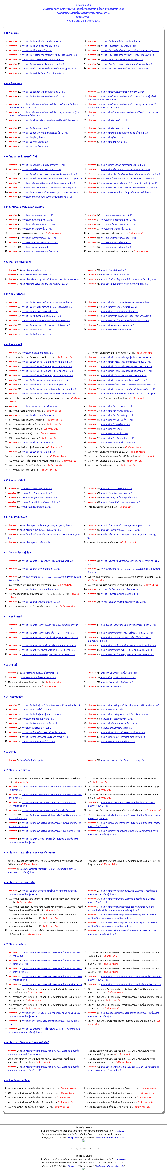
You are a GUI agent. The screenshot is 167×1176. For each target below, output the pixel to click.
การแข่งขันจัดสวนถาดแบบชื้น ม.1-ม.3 (119, 723)
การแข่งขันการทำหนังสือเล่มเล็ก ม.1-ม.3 (41, 602)
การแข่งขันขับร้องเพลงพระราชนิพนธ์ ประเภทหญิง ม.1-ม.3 (49, 394)
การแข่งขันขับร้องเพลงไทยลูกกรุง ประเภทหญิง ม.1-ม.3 (47, 375)
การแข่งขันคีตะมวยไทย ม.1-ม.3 (115, 275)
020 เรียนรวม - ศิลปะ (15, 944)
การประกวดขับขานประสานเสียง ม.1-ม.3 (40, 406)
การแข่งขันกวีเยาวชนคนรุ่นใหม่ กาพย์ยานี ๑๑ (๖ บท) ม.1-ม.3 (50, 68)
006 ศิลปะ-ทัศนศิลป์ (14, 294)
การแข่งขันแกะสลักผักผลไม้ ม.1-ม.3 (118, 741)
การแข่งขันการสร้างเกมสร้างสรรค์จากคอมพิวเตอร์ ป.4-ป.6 (49, 645)
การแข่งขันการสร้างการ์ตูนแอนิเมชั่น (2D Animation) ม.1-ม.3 (50, 637)
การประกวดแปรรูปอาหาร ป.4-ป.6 (37, 728)
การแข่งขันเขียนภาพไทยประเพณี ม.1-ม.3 (41, 316)
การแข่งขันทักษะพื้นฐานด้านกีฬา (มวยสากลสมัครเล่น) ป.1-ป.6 (50, 279)
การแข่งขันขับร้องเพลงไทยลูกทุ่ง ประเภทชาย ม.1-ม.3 (47, 362)
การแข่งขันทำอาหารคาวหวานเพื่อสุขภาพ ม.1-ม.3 (124, 737)
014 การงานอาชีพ (13, 696)
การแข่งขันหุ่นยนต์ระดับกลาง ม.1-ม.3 (118, 677)
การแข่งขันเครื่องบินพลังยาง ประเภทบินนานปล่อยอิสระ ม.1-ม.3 (130, 174)
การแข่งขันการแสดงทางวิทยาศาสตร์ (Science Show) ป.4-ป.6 (129, 188)
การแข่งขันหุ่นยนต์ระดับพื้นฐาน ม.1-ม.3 (118, 673)
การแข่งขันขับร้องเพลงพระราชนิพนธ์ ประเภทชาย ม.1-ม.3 (49, 389)
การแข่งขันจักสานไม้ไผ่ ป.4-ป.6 (36, 709)
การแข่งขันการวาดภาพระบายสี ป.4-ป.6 (40, 311)
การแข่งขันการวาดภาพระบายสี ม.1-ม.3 (119, 311)
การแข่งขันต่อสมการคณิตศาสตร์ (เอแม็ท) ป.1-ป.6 (45, 133)
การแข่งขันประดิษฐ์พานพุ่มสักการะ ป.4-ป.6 (41, 714)
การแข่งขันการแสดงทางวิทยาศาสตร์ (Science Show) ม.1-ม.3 (50, 192)
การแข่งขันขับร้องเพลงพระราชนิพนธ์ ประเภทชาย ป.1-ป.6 (128, 384)
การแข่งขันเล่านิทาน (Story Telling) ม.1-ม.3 (120, 530)
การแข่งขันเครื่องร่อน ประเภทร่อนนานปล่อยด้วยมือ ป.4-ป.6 (49, 174)
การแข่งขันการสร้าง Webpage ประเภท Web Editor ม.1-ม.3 (127, 654)
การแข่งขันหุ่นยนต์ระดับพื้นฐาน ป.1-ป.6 (39, 673)
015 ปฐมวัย (10, 751)
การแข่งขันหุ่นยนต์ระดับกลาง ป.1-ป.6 (38, 677)
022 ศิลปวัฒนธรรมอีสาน (17, 1080)
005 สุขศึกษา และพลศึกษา (18, 262)
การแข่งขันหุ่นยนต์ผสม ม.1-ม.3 (115, 686)
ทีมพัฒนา (100, 1137)
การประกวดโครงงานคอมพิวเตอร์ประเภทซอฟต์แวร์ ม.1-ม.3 (129, 625)
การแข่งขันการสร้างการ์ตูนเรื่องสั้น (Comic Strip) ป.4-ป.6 (48, 633)
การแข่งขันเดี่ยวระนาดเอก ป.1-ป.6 (117, 406)
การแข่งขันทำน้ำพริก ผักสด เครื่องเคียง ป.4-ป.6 (44, 732)
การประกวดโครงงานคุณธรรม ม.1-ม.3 (119, 224)
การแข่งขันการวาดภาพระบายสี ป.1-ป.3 (119, 307)
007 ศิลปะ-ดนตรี (13, 344)
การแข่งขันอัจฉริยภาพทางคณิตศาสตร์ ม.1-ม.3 (43, 96)
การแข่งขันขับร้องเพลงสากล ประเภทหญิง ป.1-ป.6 (124, 380)
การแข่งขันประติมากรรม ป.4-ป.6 (116, 329)
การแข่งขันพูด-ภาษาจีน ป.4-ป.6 (35, 542)
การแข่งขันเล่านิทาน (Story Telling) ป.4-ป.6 (41, 530)
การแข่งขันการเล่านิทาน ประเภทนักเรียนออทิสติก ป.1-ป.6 (48, 810)
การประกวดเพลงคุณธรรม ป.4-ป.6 (116, 215)
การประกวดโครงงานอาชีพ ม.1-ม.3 (117, 719)
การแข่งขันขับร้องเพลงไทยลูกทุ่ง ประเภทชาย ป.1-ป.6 (126, 357)
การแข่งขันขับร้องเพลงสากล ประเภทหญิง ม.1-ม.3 (45, 384)
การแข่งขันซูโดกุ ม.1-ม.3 (112, 137)
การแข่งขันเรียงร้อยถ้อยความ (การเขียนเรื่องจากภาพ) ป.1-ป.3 (130, 50)
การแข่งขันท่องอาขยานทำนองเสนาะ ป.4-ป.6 (122, 59)
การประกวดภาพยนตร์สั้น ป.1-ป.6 (37, 229)
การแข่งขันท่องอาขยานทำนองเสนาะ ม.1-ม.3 (43, 64)
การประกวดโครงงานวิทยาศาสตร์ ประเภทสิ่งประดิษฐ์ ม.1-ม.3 (50, 188)
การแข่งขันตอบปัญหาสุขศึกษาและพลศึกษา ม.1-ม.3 (124, 284)
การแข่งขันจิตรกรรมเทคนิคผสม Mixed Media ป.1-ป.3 (47, 302)
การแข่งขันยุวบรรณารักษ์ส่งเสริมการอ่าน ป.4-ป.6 (123, 602)
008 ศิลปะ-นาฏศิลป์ (14, 480)
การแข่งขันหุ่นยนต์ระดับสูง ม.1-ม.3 (116, 682)
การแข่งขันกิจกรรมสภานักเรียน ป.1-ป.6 (40, 589)
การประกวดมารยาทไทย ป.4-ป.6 (37, 247)
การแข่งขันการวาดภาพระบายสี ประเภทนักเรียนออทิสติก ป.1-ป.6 (52, 984)
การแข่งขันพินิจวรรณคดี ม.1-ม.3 (37, 50)
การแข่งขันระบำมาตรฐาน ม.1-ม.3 (116, 493)
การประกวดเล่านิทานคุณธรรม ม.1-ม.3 (40, 242)
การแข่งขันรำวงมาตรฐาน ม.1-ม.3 (116, 488)
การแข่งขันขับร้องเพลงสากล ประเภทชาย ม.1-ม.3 (45, 380)
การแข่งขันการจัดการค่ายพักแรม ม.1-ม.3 (41, 569)
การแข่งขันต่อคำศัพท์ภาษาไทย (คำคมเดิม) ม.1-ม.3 (46, 73)
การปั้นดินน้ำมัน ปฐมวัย (32, 760)
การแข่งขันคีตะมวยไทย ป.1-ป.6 (36, 275)
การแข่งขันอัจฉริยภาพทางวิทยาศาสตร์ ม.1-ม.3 (123, 165)
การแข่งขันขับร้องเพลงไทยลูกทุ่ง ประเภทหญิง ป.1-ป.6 (126, 362)
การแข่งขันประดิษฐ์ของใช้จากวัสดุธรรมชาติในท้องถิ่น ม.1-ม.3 (130, 705)
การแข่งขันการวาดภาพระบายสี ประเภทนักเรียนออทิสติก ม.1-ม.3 (131, 984)
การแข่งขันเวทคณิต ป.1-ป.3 (35, 142)
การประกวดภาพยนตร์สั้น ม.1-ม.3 (116, 229)
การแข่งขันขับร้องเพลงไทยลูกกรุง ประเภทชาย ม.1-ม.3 (47, 371)
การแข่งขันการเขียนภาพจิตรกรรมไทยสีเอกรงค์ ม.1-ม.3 (127, 316)
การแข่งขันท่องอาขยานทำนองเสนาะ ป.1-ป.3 (43, 59)
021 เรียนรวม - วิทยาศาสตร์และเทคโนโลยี (26, 1042)
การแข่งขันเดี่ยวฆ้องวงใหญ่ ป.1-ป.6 (117, 415)
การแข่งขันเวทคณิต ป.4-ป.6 (114, 142)
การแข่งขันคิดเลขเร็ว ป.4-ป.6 (35, 128)
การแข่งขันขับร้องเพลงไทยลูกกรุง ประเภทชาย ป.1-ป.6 (126, 366)
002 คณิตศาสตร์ (13, 83)
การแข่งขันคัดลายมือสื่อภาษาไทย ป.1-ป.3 (41, 41)
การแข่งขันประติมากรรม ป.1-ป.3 (37, 329)
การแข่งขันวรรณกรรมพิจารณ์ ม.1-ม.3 (118, 46)
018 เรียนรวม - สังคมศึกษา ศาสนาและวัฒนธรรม (30, 852)
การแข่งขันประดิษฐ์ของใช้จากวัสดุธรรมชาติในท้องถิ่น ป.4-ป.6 (51, 705)
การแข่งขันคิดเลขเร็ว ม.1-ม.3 (115, 128)
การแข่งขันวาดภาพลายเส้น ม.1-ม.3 (117, 325)
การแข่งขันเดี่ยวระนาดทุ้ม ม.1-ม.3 (38, 415)
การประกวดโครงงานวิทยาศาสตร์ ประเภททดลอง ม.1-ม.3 (48, 183)
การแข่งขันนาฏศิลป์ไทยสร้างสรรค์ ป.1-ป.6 (40, 502)
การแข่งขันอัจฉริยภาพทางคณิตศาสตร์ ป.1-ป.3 (43, 92)
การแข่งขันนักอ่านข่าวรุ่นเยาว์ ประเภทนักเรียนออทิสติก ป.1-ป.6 (51, 831)
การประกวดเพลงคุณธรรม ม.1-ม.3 (37, 220)
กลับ (122, 1137)
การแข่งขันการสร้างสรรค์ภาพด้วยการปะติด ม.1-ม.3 (46, 325)
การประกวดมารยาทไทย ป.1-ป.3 (116, 242)
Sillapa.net (121, 1131)
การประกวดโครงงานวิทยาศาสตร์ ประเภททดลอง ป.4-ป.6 (127, 178)
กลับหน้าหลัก (112, 1137)
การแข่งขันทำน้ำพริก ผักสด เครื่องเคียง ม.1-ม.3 (123, 732)
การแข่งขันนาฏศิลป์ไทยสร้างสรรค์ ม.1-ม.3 (120, 502)
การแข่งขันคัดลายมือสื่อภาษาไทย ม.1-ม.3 (41, 46)
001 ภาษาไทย (11, 33)
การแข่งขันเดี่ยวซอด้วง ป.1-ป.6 (115, 424)
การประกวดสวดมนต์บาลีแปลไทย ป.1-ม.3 (41, 251)
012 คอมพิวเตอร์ (13, 616)
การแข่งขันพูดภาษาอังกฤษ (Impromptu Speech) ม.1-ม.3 (126, 525)
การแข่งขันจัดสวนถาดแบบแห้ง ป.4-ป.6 (40, 723)
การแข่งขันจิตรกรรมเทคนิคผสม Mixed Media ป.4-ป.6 (126, 302)
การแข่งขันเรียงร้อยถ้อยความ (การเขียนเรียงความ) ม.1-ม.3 (128, 55)
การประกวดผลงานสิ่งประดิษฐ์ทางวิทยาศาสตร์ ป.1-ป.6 (126, 192)
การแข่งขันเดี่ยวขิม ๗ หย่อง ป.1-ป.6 (117, 438)
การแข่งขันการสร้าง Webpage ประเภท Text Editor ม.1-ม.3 (127, 650)
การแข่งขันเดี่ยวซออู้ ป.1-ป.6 (114, 429)
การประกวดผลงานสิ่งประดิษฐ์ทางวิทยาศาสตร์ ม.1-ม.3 (47, 197)
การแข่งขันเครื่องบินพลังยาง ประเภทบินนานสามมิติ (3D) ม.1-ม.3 (52, 178)
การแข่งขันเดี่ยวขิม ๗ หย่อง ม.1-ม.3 (38, 442)
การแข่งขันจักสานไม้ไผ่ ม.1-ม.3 (116, 709)
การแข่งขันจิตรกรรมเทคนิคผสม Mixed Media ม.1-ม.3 (47, 307)
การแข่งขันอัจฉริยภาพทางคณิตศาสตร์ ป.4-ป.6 (122, 92)
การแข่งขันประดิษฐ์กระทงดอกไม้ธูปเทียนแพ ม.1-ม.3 (125, 714)
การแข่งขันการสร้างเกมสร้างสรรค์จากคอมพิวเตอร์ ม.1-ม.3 (128, 645)
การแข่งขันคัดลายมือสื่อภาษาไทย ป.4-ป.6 (120, 41)
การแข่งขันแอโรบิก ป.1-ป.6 (33, 270)
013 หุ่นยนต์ (10, 664)
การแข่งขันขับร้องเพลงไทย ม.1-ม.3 (38, 452)
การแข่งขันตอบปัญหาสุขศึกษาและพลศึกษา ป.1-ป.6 (44, 284)
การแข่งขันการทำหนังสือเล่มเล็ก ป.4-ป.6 (119, 594)
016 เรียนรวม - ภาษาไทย (17, 770)
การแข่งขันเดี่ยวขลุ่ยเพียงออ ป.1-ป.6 (118, 442)
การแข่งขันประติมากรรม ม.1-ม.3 (37, 334)
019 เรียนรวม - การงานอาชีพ (19, 882)
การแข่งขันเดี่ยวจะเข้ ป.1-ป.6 (114, 433)
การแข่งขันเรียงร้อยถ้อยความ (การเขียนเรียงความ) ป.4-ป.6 (49, 55)
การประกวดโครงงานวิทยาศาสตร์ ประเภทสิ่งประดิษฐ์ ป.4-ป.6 (129, 183)
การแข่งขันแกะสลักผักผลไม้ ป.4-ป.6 (38, 741)
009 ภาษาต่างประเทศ (15, 517)
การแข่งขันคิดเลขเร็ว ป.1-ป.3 (114, 120)
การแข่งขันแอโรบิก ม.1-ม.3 (113, 270)
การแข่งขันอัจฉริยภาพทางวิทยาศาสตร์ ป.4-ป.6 (43, 165)
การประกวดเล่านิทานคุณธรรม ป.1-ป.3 (39, 238)
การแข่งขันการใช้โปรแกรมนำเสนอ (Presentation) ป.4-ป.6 (48, 650)
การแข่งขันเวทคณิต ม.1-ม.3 (35, 146)
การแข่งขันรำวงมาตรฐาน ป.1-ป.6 (36, 488)
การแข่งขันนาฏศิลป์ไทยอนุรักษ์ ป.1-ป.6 (39, 497)
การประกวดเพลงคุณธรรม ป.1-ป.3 (37, 215)
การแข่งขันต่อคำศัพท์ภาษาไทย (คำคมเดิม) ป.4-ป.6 (124, 68)
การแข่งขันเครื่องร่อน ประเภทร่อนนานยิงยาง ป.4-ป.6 (125, 169)
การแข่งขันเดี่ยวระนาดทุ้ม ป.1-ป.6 (117, 411)
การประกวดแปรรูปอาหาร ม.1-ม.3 (116, 728)
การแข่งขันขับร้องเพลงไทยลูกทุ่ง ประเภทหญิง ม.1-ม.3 (47, 366)
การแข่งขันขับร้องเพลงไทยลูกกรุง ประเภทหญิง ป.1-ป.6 (126, 371)
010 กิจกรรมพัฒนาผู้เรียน (17, 552)
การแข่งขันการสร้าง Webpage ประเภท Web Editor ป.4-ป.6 (48, 654)
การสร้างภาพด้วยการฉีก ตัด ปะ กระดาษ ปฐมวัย (122, 760)
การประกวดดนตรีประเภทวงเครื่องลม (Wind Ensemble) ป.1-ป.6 (130, 394)
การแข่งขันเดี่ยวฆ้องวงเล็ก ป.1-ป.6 (117, 420)
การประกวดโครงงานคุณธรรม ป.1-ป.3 (118, 220)
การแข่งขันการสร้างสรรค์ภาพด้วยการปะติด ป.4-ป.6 (125, 320)
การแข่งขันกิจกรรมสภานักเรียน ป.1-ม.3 (119, 589)
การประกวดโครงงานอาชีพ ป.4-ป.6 (38, 719)
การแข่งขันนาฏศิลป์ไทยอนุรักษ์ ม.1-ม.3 (118, 497)
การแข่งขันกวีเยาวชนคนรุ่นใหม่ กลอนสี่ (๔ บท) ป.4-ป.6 (126, 64)
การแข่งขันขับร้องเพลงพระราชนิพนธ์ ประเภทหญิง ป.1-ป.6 (128, 389)
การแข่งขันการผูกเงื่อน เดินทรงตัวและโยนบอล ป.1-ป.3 (47, 561)
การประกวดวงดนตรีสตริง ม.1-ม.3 (37, 353)
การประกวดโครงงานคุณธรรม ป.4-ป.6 (39, 224)
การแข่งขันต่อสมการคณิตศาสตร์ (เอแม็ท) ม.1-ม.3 (124, 133)
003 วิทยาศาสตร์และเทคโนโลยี (21, 156)
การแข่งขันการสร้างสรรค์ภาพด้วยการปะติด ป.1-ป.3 (46, 320)
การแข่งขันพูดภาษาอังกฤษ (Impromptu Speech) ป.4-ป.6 (46, 525)
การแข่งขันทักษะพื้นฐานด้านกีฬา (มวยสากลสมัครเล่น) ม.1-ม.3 (129, 279)
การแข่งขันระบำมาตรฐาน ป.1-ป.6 (36, 493)
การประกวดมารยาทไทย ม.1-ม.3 (116, 247)
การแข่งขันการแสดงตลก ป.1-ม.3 (36, 507)
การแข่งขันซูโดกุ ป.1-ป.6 (33, 137)
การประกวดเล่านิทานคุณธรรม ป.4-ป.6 (118, 238)
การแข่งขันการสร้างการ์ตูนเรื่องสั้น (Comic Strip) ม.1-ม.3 (127, 633)
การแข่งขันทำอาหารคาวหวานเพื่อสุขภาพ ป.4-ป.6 (45, 737)
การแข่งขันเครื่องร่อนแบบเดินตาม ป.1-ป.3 (41, 169)
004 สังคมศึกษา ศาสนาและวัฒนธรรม (24, 207)
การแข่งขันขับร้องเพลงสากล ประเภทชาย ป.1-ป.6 (124, 375)
